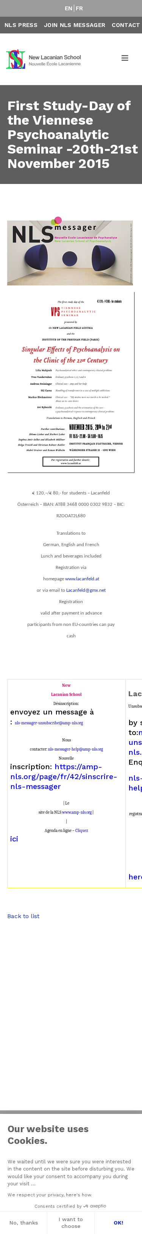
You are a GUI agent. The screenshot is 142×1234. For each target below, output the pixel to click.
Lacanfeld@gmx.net (86, 590)
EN (69, 8)
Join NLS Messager (74, 25)
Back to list (23, 916)
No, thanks (23, 1223)
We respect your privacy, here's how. (50, 1195)
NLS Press (21, 25)
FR (79, 8)
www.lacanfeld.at (82, 579)
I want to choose (71, 1222)
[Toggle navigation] (125, 59)
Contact (126, 25)
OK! (118, 1223)
